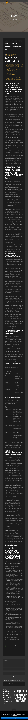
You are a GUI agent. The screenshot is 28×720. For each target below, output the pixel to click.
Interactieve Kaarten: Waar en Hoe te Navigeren (14, 72)
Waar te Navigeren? (10, 74)
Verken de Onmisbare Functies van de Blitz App (14, 67)
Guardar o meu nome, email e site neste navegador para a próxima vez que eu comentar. (14, 679)
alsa (14, 647)
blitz (18, 103)
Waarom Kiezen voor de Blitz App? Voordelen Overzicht (13, 80)
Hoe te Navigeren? (10, 75)
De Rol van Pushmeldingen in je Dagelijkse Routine (13, 77)
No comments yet (10, 55)
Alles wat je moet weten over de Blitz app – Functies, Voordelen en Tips (14, 64)
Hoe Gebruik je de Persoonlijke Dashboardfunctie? (13, 70)
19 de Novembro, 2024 (11, 53)
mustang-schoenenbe (11, 54)
